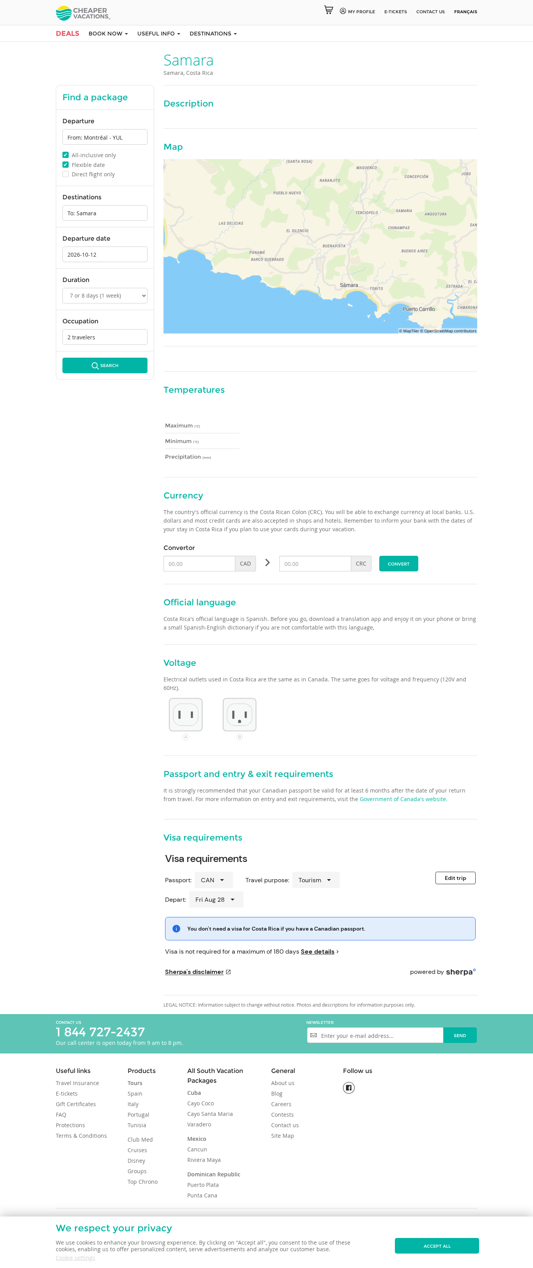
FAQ (61, 1114)
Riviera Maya (204, 1159)
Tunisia (137, 1125)
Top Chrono (143, 1181)
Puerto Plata (203, 1184)
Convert (399, 564)
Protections (70, 1125)
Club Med (140, 1139)
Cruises (137, 1150)
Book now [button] (106, 33)
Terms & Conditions (81, 1135)
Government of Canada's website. (404, 799)
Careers (281, 1104)
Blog (276, 1093)
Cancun (197, 1149)
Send (460, 1035)
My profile (361, 11)
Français (465, 11)
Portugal (138, 1114)
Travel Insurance (77, 1083)
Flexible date (84, 164)
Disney (136, 1160)
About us (283, 1083)
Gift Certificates (76, 1104)
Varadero (199, 1124)
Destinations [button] (211, 33)
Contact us (430, 11)
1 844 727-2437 (100, 1031)
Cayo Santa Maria (210, 1113)
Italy (133, 1104)
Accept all (437, 1246)
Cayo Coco (200, 1103)
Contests (282, 1114)
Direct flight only (89, 174)
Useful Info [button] (156, 33)
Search (109, 365)
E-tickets (395, 11)
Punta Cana (202, 1195)
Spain (135, 1093)
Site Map (282, 1135)
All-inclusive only (89, 155)
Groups (137, 1171)
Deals (67, 33)
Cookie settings (75, 1257)
